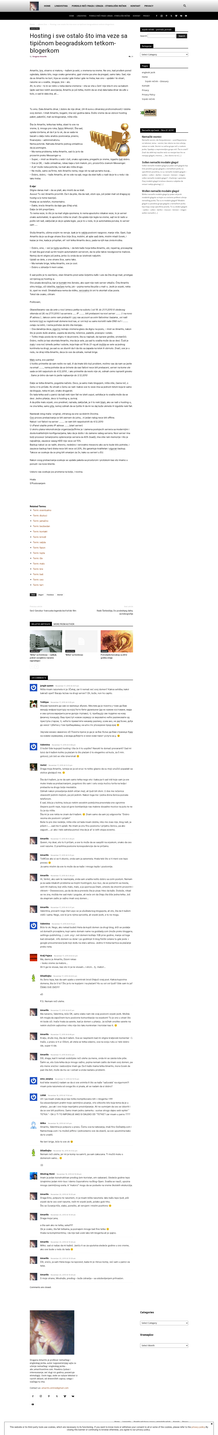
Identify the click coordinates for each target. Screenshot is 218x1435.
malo (32, 344)
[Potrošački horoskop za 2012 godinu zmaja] (117, 641)
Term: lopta (39, 553)
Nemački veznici (151, 136)
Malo (32, 359)
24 (132, 56)
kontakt (63, 282)
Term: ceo (38, 579)
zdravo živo (42, 24)
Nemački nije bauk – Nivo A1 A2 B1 (158, 130)
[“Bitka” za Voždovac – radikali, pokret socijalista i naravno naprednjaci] (46, 641)
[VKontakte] (181, 16)
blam (103, 402)
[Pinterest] (166, 16)
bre (41, 70)
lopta (56, 248)
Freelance (50, 595)
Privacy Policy (148, 94)
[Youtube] (186, 16)
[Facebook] (156, 16)
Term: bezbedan (41, 526)
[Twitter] (171, 16)
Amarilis (44, 838)
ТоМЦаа (44, 702)
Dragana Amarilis (39, 56)
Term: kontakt (40, 531)
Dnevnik (104, 651)
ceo (75, 317)
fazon (61, 128)
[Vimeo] (176, 16)
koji (41, 321)
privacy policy (198, 1427)
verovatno (84, 290)
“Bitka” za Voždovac (74, 655)
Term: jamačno (40, 520)
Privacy (148, 5)
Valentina (45, 744)
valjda (84, 232)
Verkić (43, 765)
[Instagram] (161, 16)
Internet (60, 595)
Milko (43, 1123)
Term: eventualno (42, 510)
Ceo (32, 417)
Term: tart (38, 584)
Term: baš (38, 574)
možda (102, 344)
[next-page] (36, 667)
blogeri (40, 595)
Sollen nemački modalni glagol (160, 162)
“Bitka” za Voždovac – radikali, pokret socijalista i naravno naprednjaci (43, 658)
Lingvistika (61, 5)
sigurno (56, 329)
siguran (113, 448)
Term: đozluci (40, 515)
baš (121, 159)
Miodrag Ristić (47, 1173)
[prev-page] (32, 667)
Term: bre (38, 569)
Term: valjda (39, 542)
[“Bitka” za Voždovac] (81, 641)
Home (47, 5)
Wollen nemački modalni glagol (160, 191)
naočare (60, 286)
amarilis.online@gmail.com (55, 1387)
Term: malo (39, 563)
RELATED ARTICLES (41, 624)
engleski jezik (148, 72)
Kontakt (135, 5)
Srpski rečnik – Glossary (156, 81)
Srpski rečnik (148, 99)
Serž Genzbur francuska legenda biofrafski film (53, 610)
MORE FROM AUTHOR (64, 624)
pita (52, 406)
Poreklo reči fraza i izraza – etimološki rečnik (99, 5)
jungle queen (46, 685)
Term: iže (38, 558)
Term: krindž (39, 537)
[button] (184, 6)
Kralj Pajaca (46, 955)
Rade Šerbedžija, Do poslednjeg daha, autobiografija (115, 612)
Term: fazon (39, 547)
